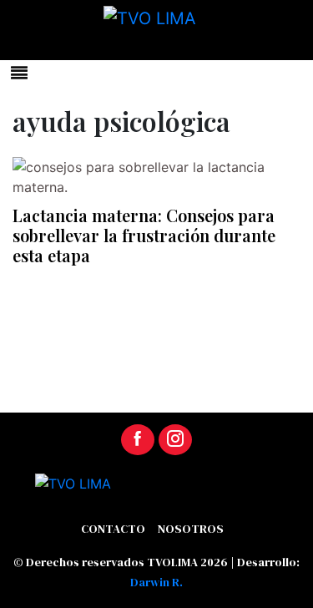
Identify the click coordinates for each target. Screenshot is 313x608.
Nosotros (191, 528)
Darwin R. (156, 582)
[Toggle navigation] (19, 72)
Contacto (113, 528)
